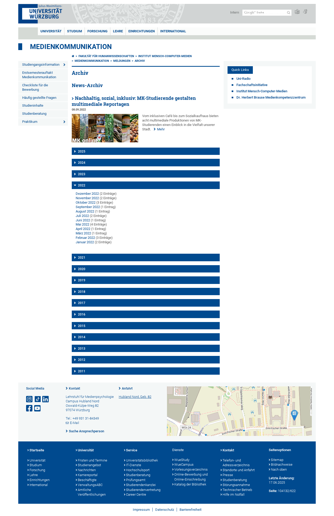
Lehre (118, 31)
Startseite (36, 450)
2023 (81, 174)
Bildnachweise (282, 464)
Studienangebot (89, 465)
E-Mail (74, 423)
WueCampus (184, 464)
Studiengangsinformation (40, 64)
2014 (81, 337)
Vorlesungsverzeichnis (191, 469)
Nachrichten (87, 470)
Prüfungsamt (135, 480)
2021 (81, 257)
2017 (81, 303)
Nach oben (279, 469)
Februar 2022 (85, 238)
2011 (81, 371)
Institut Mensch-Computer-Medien (165, 56)
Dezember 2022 (87, 194)
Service (131, 450)
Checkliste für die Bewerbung (35, 87)
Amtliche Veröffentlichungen (92, 492)
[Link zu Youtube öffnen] (37, 408)
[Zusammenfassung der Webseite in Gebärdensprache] (305, 12)
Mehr (161, 129)
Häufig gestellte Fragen (39, 98)
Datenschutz (164, 510)
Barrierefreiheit (190, 510)
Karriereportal (88, 475)
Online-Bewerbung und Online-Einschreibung (191, 476)
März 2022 (83, 233)
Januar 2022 (85, 242)
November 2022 (87, 198)
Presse (228, 475)
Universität (51, 31)
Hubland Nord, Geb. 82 (135, 397)
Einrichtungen (141, 31)
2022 (81, 185)
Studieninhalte (32, 105)
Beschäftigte (87, 480)
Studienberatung (34, 114)
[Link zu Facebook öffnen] (29, 408)
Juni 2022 (83, 220)
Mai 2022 (82, 224)
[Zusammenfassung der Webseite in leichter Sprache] (297, 12)
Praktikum (29, 122)
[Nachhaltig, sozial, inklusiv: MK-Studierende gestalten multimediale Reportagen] (105, 141)
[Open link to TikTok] (37, 399)
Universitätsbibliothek (142, 460)
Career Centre (136, 494)
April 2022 (83, 229)
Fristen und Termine (92, 460)
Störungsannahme (236, 485)
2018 (81, 292)
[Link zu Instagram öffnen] (29, 399)
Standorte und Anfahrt (239, 470)
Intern (234, 12)
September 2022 (88, 207)
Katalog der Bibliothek (190, 484)
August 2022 (85, 211)
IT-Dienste (133, 465)
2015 (81, 326)
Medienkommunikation (71, 47)
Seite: (273, 491)
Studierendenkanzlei (141, 485)
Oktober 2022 (86, 202)
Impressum (141, 510)
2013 (81, 348)
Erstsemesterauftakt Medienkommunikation (39, 75)
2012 (81, 360)
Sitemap (277, 460)
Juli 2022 (82, 216)
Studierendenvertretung (143, 490)
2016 (81, 314)
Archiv (140, 61)
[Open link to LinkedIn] (46, 399)
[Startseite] (73, 56)
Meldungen (121, 61)
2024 (81, 163)
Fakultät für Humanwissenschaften (106, 56)
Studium (74, 31)
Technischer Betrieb (237, 490)
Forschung (97, 31)
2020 (81, 269)
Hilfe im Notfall (233, 494)
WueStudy (181, 460)
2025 (81, 151)
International (173, 31)
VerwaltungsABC (90, 485)
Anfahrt (127, 388)
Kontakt (74, 388)
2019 (81, 280)
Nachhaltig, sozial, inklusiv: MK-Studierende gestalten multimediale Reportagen (134, 101)
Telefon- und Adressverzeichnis (236, 462)
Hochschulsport (138, 470)
